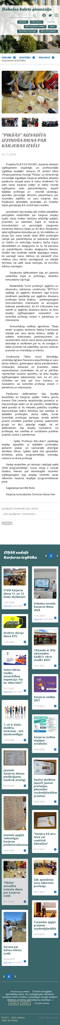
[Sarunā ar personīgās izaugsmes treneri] (10, 122)
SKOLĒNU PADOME (27, 31)
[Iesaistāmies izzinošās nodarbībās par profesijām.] (30, 122)
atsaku (13, 1003)
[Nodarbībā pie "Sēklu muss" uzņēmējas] (30, 94)
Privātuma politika (20, 991)
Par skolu (37, 22)
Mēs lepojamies (48, 31)
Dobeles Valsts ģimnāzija (27, 8)
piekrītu (25, 1003)
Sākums (23, 22)
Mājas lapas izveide (48, 1017)
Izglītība (51, 22)
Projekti (44, 57)
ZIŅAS (52, 26)
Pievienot (7, 523)
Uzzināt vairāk (42, 1003)
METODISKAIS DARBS (35, 26)
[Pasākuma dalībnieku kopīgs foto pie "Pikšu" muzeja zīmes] (50, 122)
